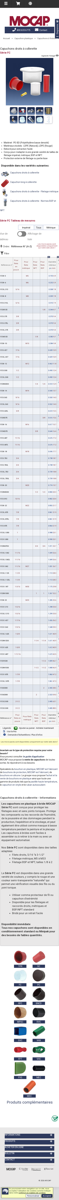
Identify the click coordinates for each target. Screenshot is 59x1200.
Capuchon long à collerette (23, 182)
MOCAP (48, 1181)
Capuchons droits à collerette (24, 172)
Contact (43, 30)
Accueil (6, 38)
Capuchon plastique (23, 38)
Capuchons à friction (46, 38)
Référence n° (6, 265)
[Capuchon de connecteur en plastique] (39, 119)
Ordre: (17, 246)
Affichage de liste (35, 236)
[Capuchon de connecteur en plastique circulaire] (22, 119)
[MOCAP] (29, 21)
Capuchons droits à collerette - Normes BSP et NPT (28, 206)
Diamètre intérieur (52, 263)
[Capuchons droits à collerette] (13, 111)
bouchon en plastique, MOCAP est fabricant (36, 769)
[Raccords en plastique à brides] (31, 119)
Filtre (6, 253)
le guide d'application (33, 756)
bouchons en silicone (10, 775)
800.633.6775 (23, 30)
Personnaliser (33, 1196)
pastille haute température (44, 781)
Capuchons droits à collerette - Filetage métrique (34, 191)
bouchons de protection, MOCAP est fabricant (25, 772)
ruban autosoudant (35, 785)
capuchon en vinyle (11, 785)
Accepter (47, 1196)
